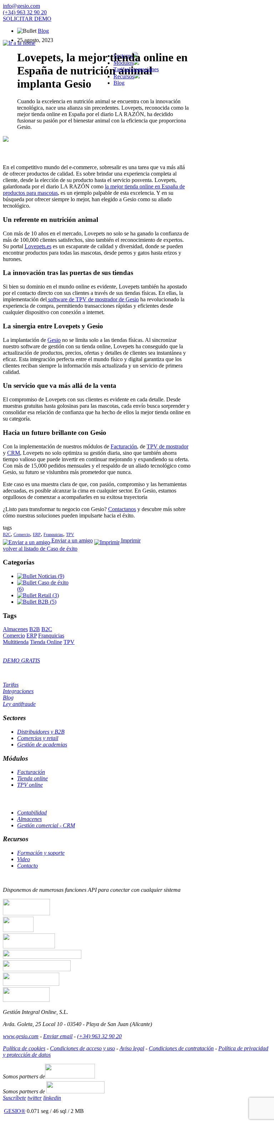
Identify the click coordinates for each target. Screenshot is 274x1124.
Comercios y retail (37, 738)
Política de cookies (24, 1048)
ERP (37, 534)
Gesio (54, 340)
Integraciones (144, 69)
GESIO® (14, 1111)
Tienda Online (46, 642)
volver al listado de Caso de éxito (40, 549)
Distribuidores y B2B (41, 732)
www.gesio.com (21, 1036)
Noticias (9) (50, 576)
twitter (34, 1098)
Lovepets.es (38, 246)
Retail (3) (47, 595)
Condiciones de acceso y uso (82, 1048)
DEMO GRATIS (21, 660)
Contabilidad (32, 813)
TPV (70, 534)
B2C (7, 534)
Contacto (27, 866)
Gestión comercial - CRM (46, 825)
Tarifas (121, 69)
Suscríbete (14, 1098)
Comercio (22, 534)
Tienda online (32, 778)
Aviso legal (132, 1048)
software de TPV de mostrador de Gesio (93, 299)
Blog (43, 31)
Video (23, 859)
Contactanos (122, 509)
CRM (13, 453)
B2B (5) (46, 602)
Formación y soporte (41, 853)
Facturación (124, 446)
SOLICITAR (27, 19)
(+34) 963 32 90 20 (25, 12)
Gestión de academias (42, 744)
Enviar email (57, 1036)
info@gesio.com (21, 6)
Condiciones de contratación (181, 1048)
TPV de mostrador (167, 446)
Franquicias (53, 534)
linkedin (52, 1098)
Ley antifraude (19, 704)
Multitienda (16, 642)
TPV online (30, 785)
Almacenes (15, 629)
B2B (34, 629)
